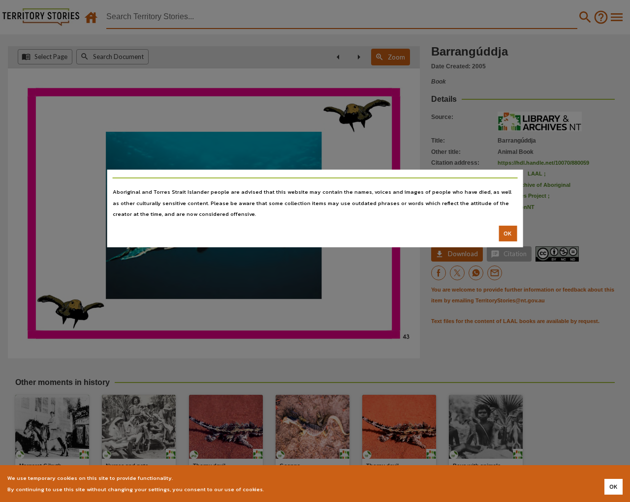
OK (508, 233)
